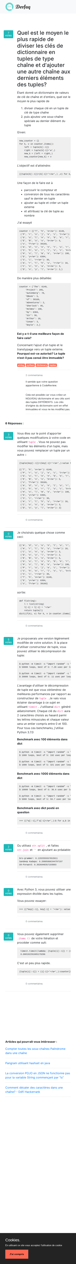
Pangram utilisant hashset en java (27, 1063)
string (21, 365)
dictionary (42, 365)
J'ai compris (17, 1254)
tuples (52, 365)
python (30, 365)
